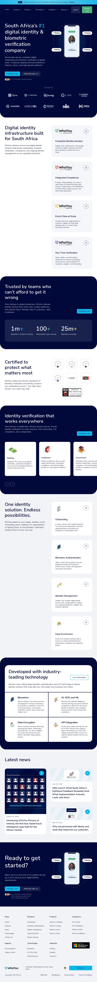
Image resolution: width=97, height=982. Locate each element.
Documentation (10, 949)
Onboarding (31, 922)
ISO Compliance (77, 926)
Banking (52, 952)
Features (8, 926)
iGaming (52, 949)
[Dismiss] (94, 2)
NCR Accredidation (78, 933)
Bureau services (32, 937)
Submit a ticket (10, 952)
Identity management (34, 930)
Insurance (53, 956)
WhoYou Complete (56, 922)
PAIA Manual (56, 975)
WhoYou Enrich (55, 930)
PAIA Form (44, 975)
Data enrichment (33, 933)
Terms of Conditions (85, 975)
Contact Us (9, 937)
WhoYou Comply (55, 926)
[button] (17, 9)
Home (7, 922)
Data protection (32, 956)
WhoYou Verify (55, 933)
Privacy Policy (69, 975)
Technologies (9, 933)
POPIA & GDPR (77, 930)
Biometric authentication (35, 926)
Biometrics (30, 949)
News (7, 930)
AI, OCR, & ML (32, 952)
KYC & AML (76, 922)
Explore (72, 2)
